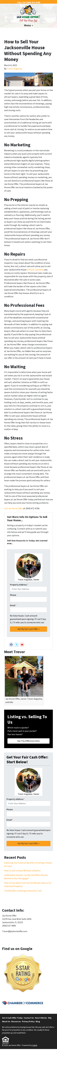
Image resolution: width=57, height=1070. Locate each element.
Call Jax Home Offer (13, 508)
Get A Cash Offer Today (12, 1018)
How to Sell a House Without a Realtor (22, 870)
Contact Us (29, 1018)
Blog (38, 1021)
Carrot (34, 1045)
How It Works (41, 1018)
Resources (16, 1021)
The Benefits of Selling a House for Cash (23, 890)
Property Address (19, 584)
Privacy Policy (28, 1021)
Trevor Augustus (14, 68)
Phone (13, 595)
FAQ (49, 1018)
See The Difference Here (28, 741)
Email (13, 605)
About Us (6, 1021)
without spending (35, 269)
